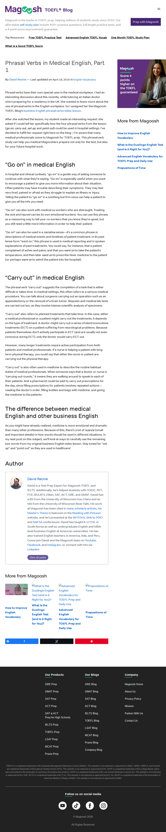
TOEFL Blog (92, 720)
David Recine (17, 79)
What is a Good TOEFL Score (24, 46)
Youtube (90, 540)
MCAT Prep (52, 746)
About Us (130, 691)
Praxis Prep (52, 753)
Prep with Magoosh (146, 22)
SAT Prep (50, 698)
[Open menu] (159, 9)
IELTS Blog (91, 713)
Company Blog (93, 749)
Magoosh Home (134, 684)
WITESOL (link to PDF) (87, 517)
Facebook (33, 545)
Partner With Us (134, 713)
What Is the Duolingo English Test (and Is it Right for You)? (42, 614)
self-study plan (29, 25)
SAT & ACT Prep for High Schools (57, 715)
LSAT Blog (91, 728)
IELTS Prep (51, 724)
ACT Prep (51, 706)
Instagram (54, 545)
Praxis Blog (91, 742)
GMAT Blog (91, 691)
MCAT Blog (91, 735)
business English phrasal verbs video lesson (52, 111)
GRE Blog (91, 684)
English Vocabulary (84, 79)
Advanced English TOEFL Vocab (86, 37)
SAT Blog (90, 698)
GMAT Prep (52, 691)
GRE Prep (51, 684)
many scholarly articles (81, 508)
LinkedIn (33, 549)
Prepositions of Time (131, 168)
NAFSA (37, 522)
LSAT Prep (51, 739)
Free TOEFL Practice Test (45, 37)
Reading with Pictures (86, 513)
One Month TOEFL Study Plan (130, 37)
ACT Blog (90, 706)
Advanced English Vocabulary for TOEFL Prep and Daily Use (70, 619)
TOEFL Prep (52, 732)
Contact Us (131, 720)
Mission (129, 706)
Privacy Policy (133, 698)
